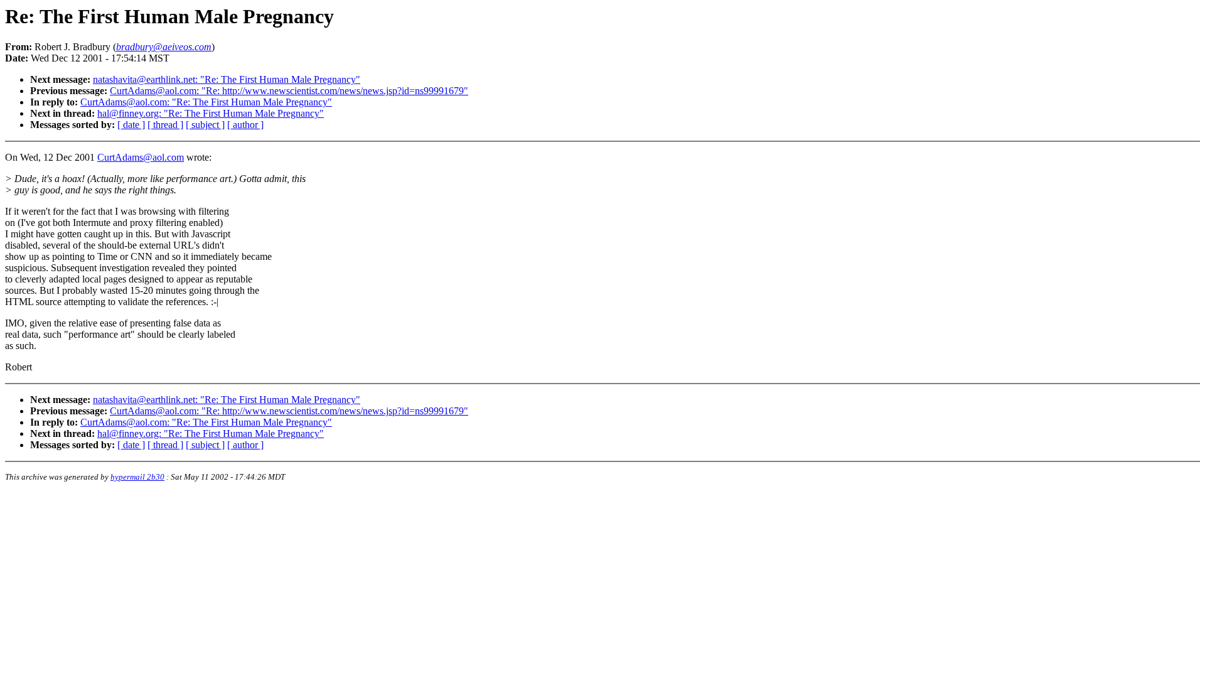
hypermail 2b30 (137, 477)
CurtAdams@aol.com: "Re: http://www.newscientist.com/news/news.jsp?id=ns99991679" (289, 90)
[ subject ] (205, 124)
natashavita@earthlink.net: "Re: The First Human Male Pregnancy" (226, 79)
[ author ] (245, 124)
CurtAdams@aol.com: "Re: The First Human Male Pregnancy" (206, 102)
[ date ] (131, 124)
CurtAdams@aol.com (140, 157)
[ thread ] (165, 124)
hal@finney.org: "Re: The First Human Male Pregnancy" (210, 113)
